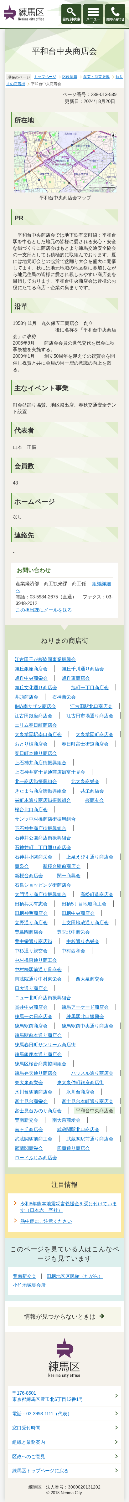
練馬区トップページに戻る (40, 1470)
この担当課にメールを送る (44, 610)
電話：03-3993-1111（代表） (42, 1413)
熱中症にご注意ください (46, 1221)
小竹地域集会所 (29, 1285)
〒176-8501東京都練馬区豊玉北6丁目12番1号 (47, 1396)
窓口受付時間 (26, 1427)
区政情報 (69, 76)
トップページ (45, 76)
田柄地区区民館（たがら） (75, 1276)
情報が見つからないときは (59, 1316)
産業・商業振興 (96, 76)
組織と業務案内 (28, 1442)
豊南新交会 (24, 1276)
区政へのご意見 (28, 1456)
